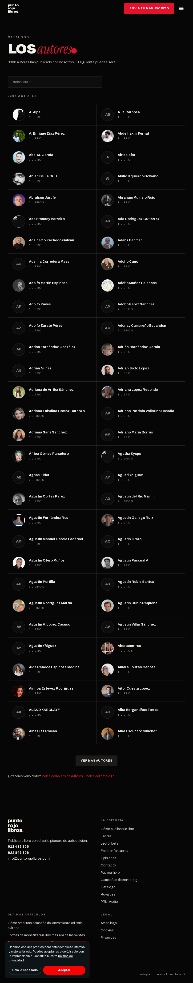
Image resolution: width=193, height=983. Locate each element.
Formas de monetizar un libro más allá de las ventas (46, 935)
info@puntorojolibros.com (29, 858)
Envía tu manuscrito (149, 8)
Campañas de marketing (119, 880)
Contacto (108, 865)
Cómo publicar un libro (117, 829)
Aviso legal (109, 923)
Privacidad (108, 937)
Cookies (107, 930)
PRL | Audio (109, 901)
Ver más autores (96, 760)
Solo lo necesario (25, 970)
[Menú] (181, 8)
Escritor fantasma (114, 851)
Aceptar (64, 970)
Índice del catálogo (100, 776)
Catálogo (108, 887)
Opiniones (108, 858)
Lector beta (109, 843)
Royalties (108, 894)
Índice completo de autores (62, 776)
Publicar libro (110, 872)
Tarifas (106, 836)
